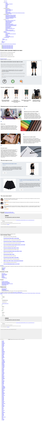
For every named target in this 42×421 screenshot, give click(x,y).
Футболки (7, 4)
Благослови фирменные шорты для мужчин (11, 263)
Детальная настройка (9, 22)
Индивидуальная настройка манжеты (11, 25)
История (7, 35)
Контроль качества (4, 274)
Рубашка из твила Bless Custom (9, 212)
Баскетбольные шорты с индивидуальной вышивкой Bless (14, 241)
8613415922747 (4, 289)
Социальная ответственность (10, 36)
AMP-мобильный (19, 292)
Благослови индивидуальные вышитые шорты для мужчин (14, 244)
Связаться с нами (6, 37)
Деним (7, 3)
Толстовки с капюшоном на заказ (10, 30)
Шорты (7, 5)
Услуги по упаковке (8, 26)
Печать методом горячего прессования (11, 24)
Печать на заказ (8, 23)
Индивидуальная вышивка (5, 282)
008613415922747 (4, 288)
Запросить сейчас (4, 39)
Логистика (7, 18)
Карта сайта (15, 292)
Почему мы (5, 32)
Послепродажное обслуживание (10, 28)
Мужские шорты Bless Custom (9, 254)
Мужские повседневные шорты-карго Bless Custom (13, 251)
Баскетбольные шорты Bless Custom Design (11, 238)
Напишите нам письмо (3, 58)
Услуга (7, 29)
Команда (7, 34)
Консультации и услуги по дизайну (11, 20)
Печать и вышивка (8, 10)
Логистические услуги (9, 27)
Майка (7, 7)
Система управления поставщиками (11, 33)
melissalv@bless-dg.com (5, 290)
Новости (5, 31)
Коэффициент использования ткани (11, 16)
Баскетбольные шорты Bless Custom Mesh (11, 257)
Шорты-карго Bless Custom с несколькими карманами (13, 260)
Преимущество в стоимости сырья (10, 15)
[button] (5, 173)
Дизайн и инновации (9, 21)
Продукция (5, 2)
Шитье (7, 11)
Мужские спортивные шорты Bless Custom (11, 247)
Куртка (7, 6)
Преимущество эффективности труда (11, 17)
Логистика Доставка (8, 13)
